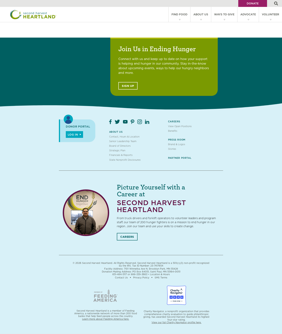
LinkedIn (147, 122)
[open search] (276, 3)
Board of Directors (120, 145)
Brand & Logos (176, 144)
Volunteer (270, 14)
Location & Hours (160, 274)
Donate (253, 3)
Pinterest (132, 121)
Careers (174, 121)
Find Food (179, 14)
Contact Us (121, 277)
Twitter (117, 122)
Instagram (139, 121)
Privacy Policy (141, 277)
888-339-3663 (139, 274)
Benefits (172, 130)
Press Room (176, 139)
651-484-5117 (119, 274)
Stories (172, 148)
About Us (200, 14)
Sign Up (128, 85)
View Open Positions (180, 126)
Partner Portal (179, 157)
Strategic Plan (117, 150)
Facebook (110, 121)
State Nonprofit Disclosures (125, 159)
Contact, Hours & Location (124, 136)
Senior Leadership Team (122, 141)
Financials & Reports (121, 155)
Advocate (248, 14)
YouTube (125, 121)
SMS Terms (161, 277)
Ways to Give (224, 14)
